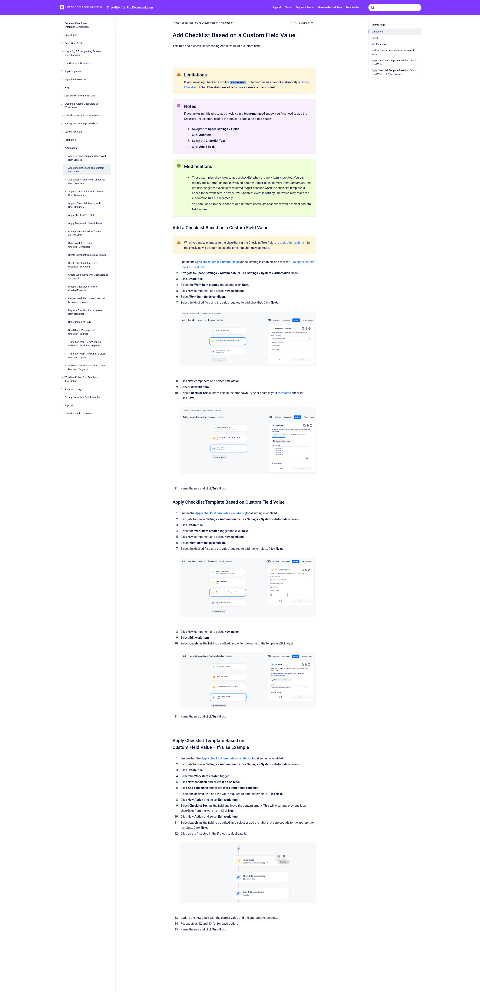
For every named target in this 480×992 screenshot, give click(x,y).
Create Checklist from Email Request (87, 255)
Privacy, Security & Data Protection (83, 397)
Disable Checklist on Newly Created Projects (82, 288)
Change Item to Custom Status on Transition (84, 233)
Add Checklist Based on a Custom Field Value (86, 169)
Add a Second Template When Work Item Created (87, 158)
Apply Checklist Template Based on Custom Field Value (395, 62)
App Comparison (73, 71)
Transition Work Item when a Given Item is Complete (87, 355)
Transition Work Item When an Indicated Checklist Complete (84, 344)
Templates (70, 139)
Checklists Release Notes (78, 413)
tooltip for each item (293, 242)
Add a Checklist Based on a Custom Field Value (393, 52)
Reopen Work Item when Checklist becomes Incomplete (86, 300)
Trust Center (352, 7)
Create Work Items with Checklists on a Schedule (88, 276)
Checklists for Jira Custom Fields (82, 115)
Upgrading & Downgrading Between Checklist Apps (83, 53)
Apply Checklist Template (81, 215)
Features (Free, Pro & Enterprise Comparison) (77, 25)
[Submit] (373, 8)
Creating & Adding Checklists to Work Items (81, 105)
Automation (71, 147)
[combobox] (395, 7)
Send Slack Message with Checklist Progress (82, 332)
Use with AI (304, 23)
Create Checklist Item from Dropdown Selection (82, 265)
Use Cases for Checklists (78, 63)
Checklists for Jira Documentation (130, 7)
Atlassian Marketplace (329, 7)
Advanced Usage (73, 389)
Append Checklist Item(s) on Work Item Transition (86, 193)
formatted (284, 393)
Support (276, 7)
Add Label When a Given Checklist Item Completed (86, 181)
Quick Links (71, 35)
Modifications (379, 44)
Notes (375, 37)
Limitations (377, 31)
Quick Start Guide (74, 43)
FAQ (67, 87)
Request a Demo (304, 7)
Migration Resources (76, 79)
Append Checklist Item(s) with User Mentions (84, 205)
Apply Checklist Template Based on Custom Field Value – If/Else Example (395, 72)
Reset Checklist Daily (79, 322)
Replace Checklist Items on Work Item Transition (86, 312)
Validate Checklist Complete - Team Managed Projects (87, 367)
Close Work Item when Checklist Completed (80, 245)
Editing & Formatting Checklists (81, 123)
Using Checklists (73, 131)
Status (288, 7)
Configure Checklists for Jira (80, 95)
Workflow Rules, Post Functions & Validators (81, 379)
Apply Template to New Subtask (85, 223)
